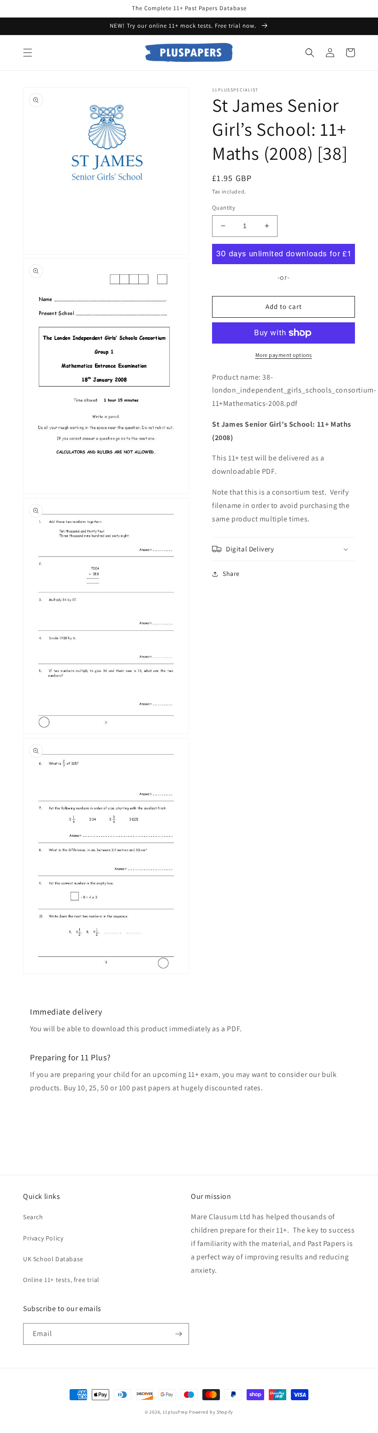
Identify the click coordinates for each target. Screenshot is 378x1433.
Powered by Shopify (211, 1412)
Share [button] (231, 573)
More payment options (283, 354)
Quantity (223, 208)
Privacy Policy (43, 1238)
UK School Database (53, 1259)
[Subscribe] (178, 1334)
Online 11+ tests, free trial (61, 1280)
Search (33, 1217)
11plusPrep (175, 1412)
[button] (28, 52)
